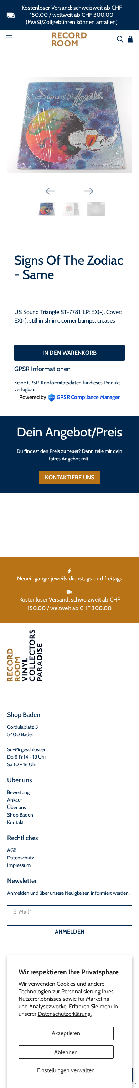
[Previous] (50, 191)
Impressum (19, 865)
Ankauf (14, 800)
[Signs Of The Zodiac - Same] (69, 125)
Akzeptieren (66, 1033)
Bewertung (18, 792)
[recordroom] (69, 39)
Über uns (16, 807)
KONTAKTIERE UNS (69, 477)
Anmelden (69, 931)
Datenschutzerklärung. (65, 1013)
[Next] (89, 191)
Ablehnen (66, 1052)
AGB (11, 850)
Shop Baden (20, 815)
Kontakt (15, 822)
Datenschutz (20, 857)
